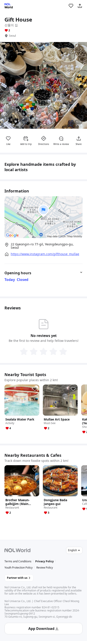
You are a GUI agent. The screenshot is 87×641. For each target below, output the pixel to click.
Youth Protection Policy (18, 567)
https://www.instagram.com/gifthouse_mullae (45, 254)
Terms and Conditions (17, 561)
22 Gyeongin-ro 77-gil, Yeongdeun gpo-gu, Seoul (42, 245)
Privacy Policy (44, 561)
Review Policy (44, 567)
